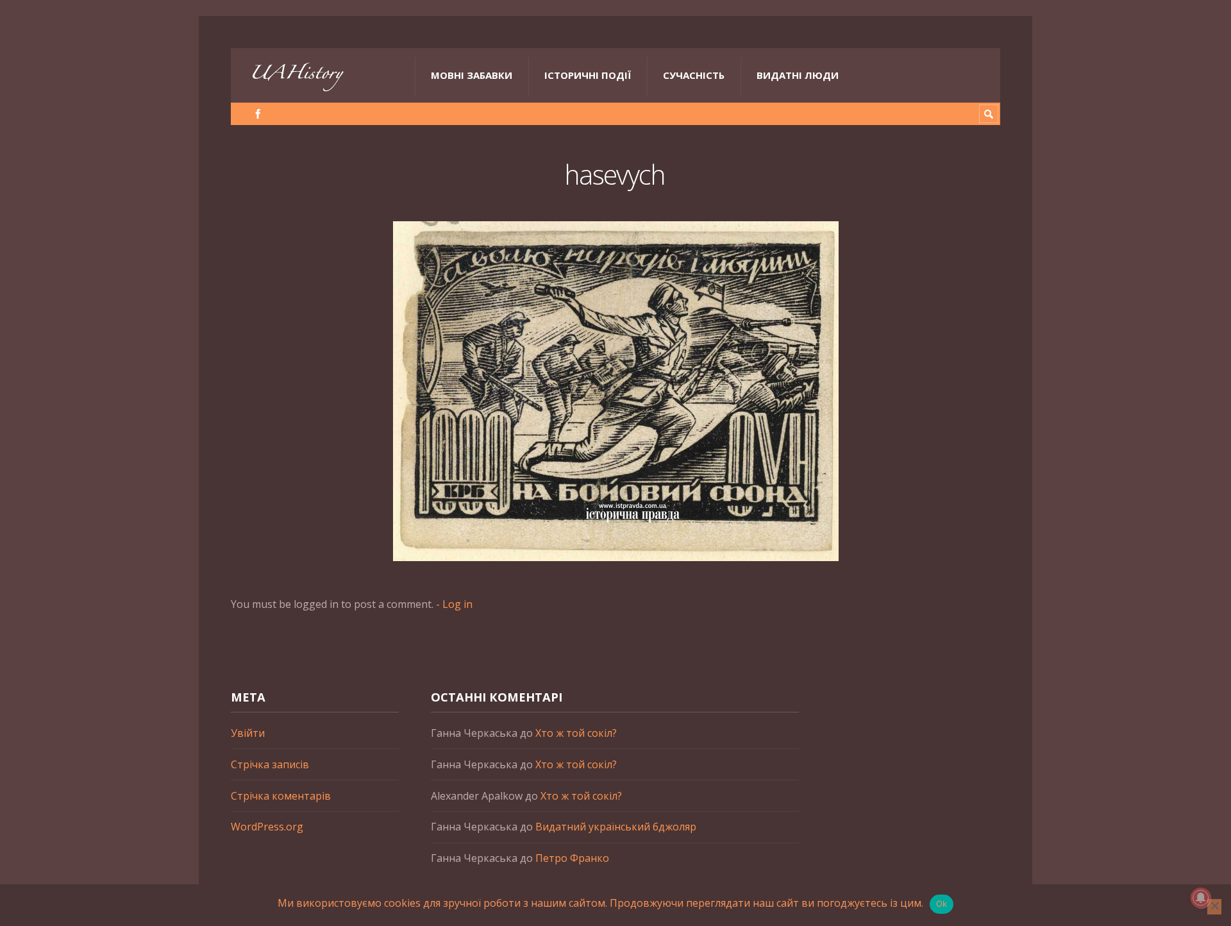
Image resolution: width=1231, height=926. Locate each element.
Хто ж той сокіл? (576, 733)
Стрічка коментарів (281, 796)
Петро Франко (572, 858)
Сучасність (693, 75)
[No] (1214, 906)
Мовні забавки (471, 75)
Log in (457, 604)
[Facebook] (258, 114)
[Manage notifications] (1201, 898)
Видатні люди (798, 75)
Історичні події (587, 75)
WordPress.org (267, 827)
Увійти (248, 733)
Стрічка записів (270, 764)
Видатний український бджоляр (615, 827)
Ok (942, 903)
